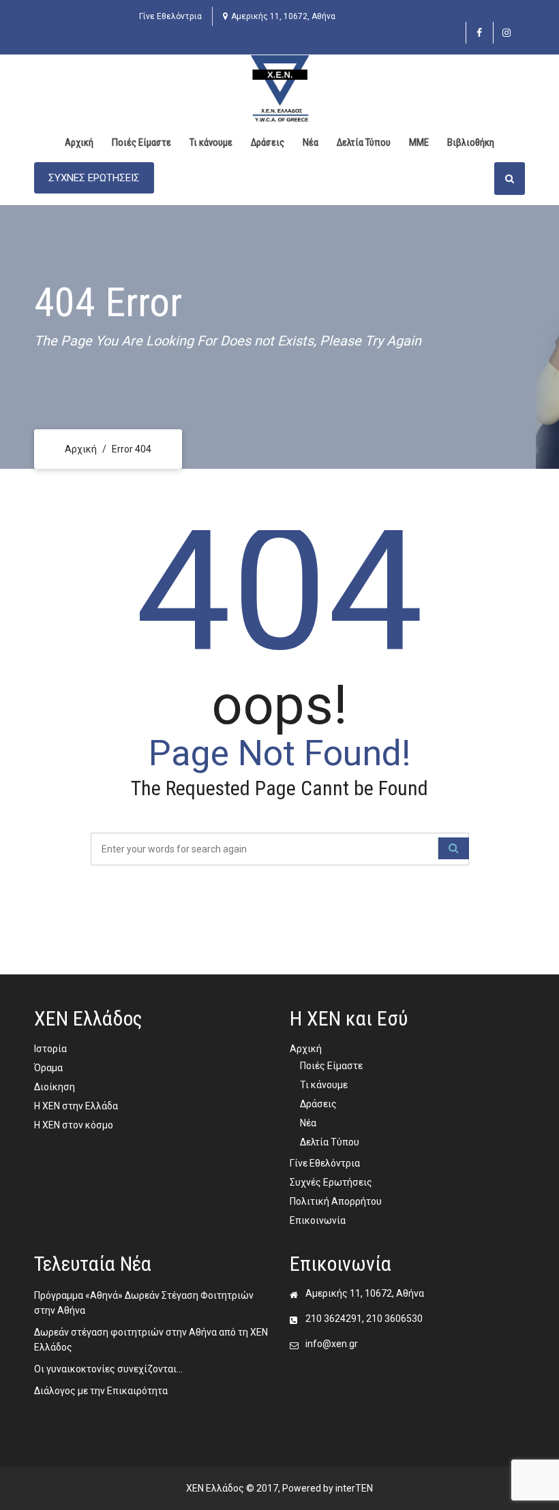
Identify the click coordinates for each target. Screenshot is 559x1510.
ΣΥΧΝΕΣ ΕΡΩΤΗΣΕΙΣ (94, 178)
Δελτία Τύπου (364, 142)
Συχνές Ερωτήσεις (331, 1182)
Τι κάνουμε (211, 142)
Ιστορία (50, 1048)
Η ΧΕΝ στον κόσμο (73, 1125)
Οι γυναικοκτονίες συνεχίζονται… (108, 1368)
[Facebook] (479, 32)
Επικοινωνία (318, 1220)
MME (419, 142)
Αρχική (79, 142)
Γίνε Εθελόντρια (170, 16)
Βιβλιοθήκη (470, 142)
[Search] (453, 848)
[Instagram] (507, 32)
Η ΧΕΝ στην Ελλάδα (76, 1105)
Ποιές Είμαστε (141, 142)
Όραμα (48, 1067)
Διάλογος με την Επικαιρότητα (101, 1390)
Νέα (310, 142)
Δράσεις (267, 142)
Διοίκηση (54, 1086)
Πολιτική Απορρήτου (336, 1201)
